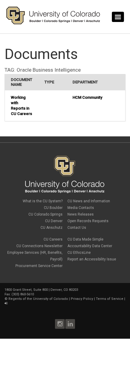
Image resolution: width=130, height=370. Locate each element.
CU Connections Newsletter (39, 246)
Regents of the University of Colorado (38, 299)
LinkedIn (70, 324)
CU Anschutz (52, 227)
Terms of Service (109, 299)
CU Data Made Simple (85, 239)
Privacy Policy (82, 299)
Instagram (60, 324)
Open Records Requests (88, 221)
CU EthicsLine (79, 252)
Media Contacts (80, 208)
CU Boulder (53, 208)
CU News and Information (88, 201)
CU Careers (53, 239)
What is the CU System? (43, 201)
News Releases (80, 214)
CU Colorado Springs (45, 214)
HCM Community (87, 97)
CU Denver (54, 221)
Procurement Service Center (39, 266)
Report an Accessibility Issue (91, 259)
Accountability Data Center (89, 246)
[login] (6, 303)
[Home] (53, 23)
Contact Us (76, 227)
